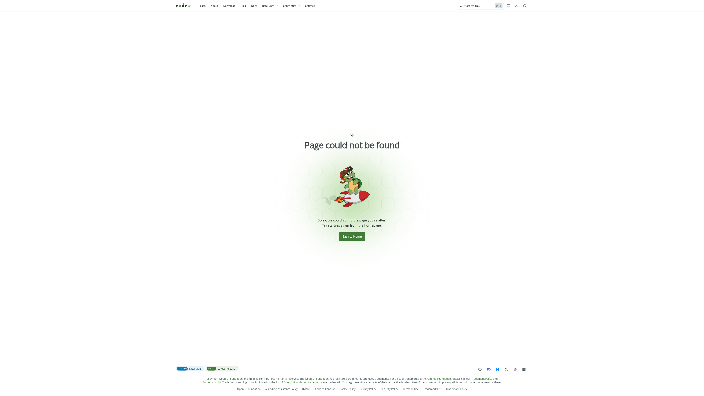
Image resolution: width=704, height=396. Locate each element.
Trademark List (212, 382)
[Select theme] (508, 6)
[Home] (183, 6)
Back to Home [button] (352, 236)
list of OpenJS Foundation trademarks (299, 382)
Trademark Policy (481, 378)
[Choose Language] (516, 6)
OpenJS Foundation (231, 378)
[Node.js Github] (524, 6)
